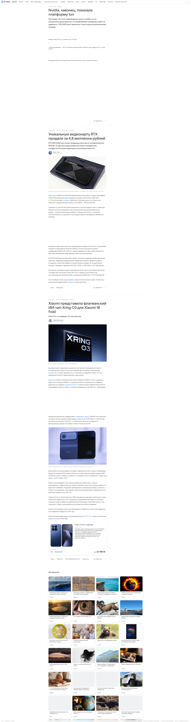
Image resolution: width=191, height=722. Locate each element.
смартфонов (52, 373)
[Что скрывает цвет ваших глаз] (83, 611)
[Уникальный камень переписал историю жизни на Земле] (59, 611)
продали (71, 282)
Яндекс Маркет (58, 551)
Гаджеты (72, 130)
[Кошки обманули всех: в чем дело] (131, 659)
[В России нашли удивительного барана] (107, 611)
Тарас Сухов (56, 152)
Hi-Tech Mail (65, 130)
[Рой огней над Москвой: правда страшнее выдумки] (131, 707)
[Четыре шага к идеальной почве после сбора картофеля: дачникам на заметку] (107, 707)
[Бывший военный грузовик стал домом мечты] (59, 707)
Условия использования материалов (151, 720)
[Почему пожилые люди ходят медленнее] (107, 683)
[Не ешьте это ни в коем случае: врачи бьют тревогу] (59, 635)
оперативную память (82, 416)
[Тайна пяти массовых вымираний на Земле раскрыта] (131, 587)
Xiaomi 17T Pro (86, 516)
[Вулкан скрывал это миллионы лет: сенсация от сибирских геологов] (107, 659)
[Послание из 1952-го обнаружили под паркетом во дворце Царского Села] (83, 587)
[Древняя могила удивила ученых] (107, 635)
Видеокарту (52, 195)
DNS (52, 551)
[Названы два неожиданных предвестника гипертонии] (83, 683)
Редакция (140, 720)
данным (53, 380)
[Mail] (2, 2)
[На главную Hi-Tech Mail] (6, 2)
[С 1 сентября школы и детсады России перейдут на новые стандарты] (59, 683)
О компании (7, 720)
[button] (77, 172)
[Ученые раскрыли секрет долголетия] (83, 635)
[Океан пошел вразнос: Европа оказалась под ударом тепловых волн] (107, 587)
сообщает (66, 200)
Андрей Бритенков (58, 320)
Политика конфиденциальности (181, 720)
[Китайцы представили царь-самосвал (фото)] (131, 683)
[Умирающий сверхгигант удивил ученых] (131, 611)
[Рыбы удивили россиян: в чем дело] (59, 659)
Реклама (13, 720)
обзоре (57, 518)
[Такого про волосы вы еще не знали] (83, 659)
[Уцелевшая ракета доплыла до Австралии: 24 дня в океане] (59, 587)
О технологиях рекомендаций (166, 720)
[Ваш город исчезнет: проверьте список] (83, 707)
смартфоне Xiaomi (71, 385)
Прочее (59, 6)
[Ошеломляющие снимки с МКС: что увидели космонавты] (131, 635)
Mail (2, 720)
